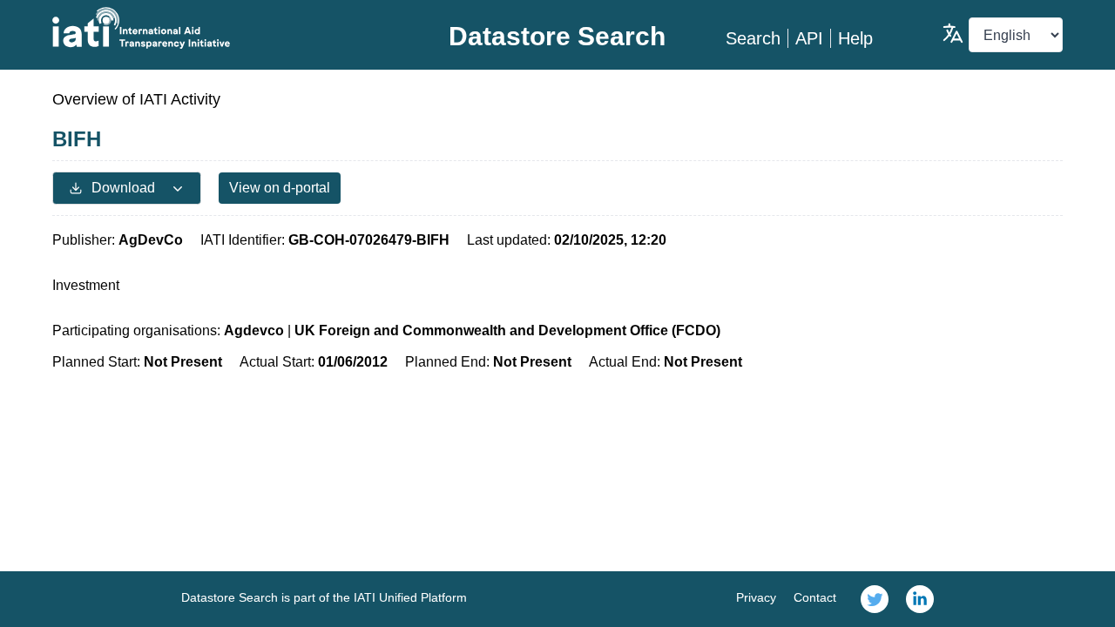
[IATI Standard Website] (220, 28)
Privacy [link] (756, 597)
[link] (875, 599)
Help (855, 38)
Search (753, 38)
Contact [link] (815, 597)
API (809, 38)
